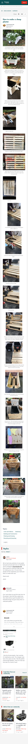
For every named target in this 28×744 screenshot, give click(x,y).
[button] (4, 25)
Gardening (18, 531)
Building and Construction (10, 533)
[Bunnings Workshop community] (7, 2)
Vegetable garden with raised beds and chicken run (6, 691)
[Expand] (14, 627)
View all (25, 672)
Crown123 (18, 697)
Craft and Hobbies (8, 531)
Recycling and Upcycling (10, 538)
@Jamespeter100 (17, 566)
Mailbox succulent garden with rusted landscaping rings (21, 691)
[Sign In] (24, 2)
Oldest (8, 552)
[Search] (1, 6)
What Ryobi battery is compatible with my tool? (21, 725)
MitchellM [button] (8, 588)
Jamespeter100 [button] (10, 24)
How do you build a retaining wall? (7, 724)
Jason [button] (7, 556)
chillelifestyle (5, 697)
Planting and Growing (9, 536)
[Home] (1, 10)
